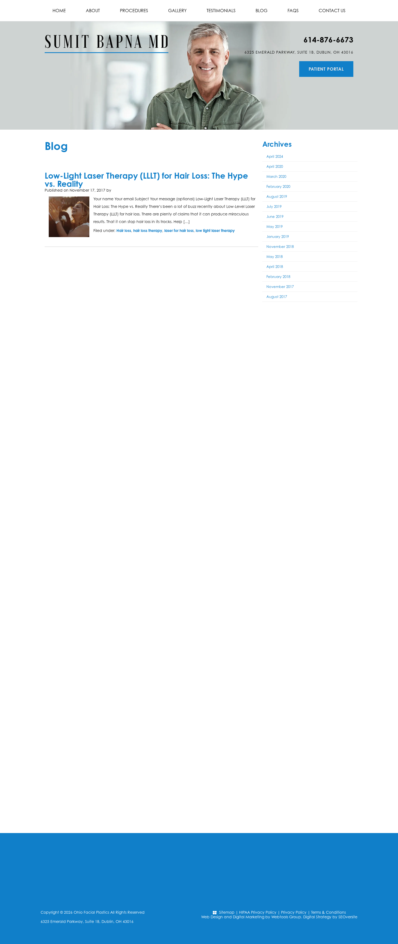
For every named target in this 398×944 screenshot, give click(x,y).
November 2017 (280, 286)
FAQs (293, 10)
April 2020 (274, 166)
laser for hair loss (179, 230)
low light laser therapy (215, 230)
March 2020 (276, 176)
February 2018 (278, 276)
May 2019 (274, 226)
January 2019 (277, 236)
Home (59, 10)
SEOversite (347, 916)
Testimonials (221, 10)
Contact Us (332, 10)
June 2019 (274, 216)
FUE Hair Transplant (310, 345)
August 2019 (276, 196)
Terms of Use (317, 529)
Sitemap (226, 912)
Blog (261, 10)
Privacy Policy (293, 912)
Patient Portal (326, 69)
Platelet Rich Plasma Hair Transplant (310, 363)
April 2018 (274, 266)
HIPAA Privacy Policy (257, 912)
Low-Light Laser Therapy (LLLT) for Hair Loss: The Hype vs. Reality (146, 180)
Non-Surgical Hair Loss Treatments (310, 381)
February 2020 (278, 186)
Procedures (134, 10)
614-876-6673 (328, 39)
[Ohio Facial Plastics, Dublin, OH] (106, 37)
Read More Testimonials (310, 819)
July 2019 (274, 206)
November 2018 (280, 246)
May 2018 (274, 256)
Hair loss (123, 230)
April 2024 (274, 156)
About (93, 10)
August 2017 (276, 296)
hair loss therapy (147, 230)
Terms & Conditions (328, 912)
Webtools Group (286, 916)
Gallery (177, 10)
